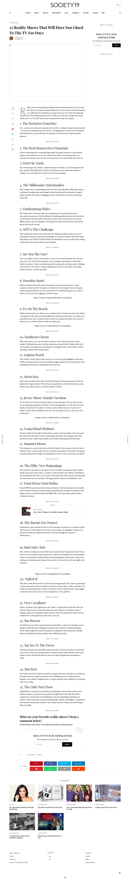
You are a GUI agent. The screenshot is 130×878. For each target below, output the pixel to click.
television (39, 754)
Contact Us (12, 859)
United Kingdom (90, 862)
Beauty (11, 804)
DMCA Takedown (14, 853)
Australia (88, 853)
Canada (87, 856)
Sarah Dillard (19, 37)
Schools (95, 13)
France (87, 859)
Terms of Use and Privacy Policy (18, 862)
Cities (103, 13)
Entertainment (14, 22)
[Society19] (65, 5)
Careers (11, 856)
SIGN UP (67, 744)
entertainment (31, 754)
